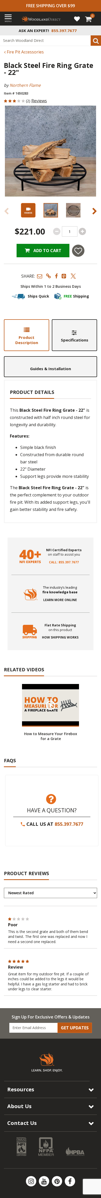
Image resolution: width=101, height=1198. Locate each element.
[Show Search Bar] (94, 30)
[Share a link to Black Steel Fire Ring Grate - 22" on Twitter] (73, 276)
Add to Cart (46, 250)
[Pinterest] (57, 1181)
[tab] (26, 335)
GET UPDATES (75, 1028)
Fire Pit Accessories (25, 52)
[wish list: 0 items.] (77, 18)
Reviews (39, 101)
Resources (20, 1089)
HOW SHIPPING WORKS (60, 637)
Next (94, 211)
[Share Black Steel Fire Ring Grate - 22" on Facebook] (56, 276)
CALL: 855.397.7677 (64, 562)
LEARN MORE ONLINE (60, 600)
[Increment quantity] (82, 231)
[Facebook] (70, 1181)
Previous (6, 211)
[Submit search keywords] (96, 40)
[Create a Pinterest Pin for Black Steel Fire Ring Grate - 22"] (64, 276)
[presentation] (50, 210)
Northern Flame (25, 85)
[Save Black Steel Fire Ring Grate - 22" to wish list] (78, 251)
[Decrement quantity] (57, 231)
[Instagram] (31, 1181)
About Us (19, 1106)
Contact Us (22, 1122)
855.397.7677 (69, 824)
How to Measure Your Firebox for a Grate (50, 736)
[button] (39, 276)
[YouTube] (44, 1181)
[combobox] (50, 40)
